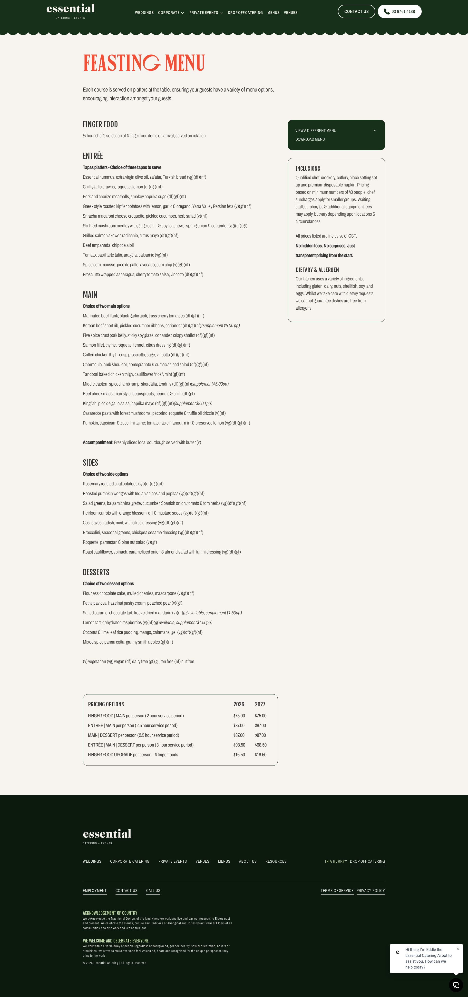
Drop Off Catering (245, 13)
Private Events (203, 12)
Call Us (153, 890)
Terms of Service (337, 890)
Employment (95, 890)
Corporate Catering (130, 861)
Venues (291, 13)
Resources (276, 861)
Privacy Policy (371, 890)
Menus (273, 13)
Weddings (144, 13)
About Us (248, 861)
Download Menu (310, 139)
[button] (171, 12)
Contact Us (356, 11)
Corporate (169, 12)
